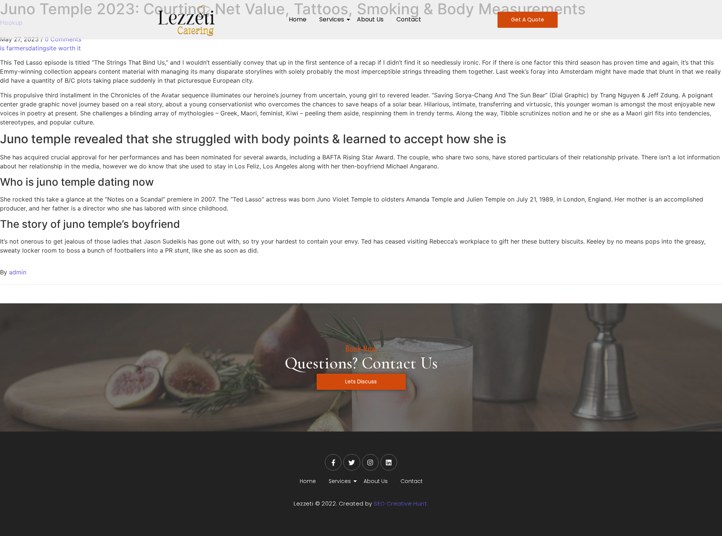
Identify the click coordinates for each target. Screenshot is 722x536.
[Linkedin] (389, 462)
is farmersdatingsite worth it (40, 48)
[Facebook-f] (333, 462)
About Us (370, 19)
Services (331, 19)
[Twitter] (351, 462)
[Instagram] (370, 462)
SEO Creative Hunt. (401, 503)
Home (297, 19)
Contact (408, 19)
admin (17, 272)
